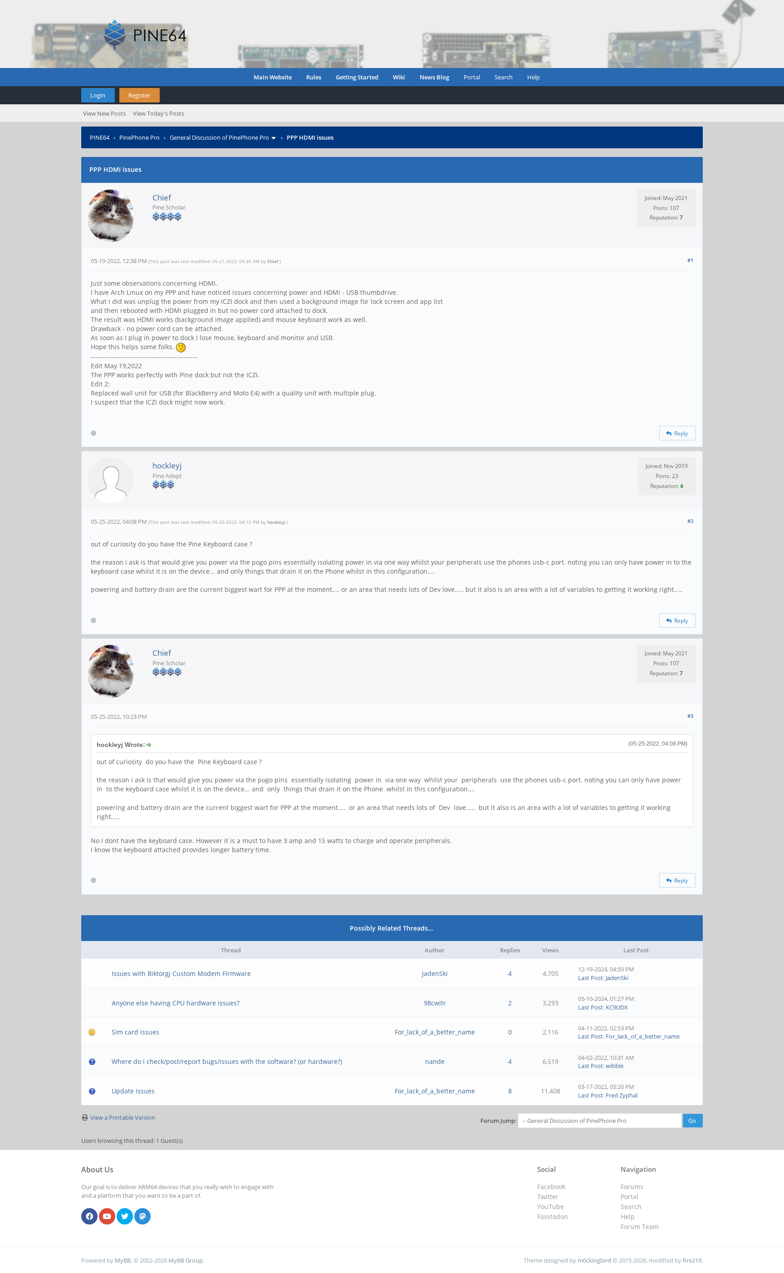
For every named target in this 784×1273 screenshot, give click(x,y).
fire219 (692, 1260)
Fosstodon (552, 1216)
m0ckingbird (594, 1260)
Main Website (273, 77)
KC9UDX (617, 1007)
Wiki (399, 77)
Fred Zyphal (621, 1095)
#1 (690, 260)
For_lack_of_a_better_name (435, 1032)
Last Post (590, 978)
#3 (690, 715)
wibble (614, 1066)
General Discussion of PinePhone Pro (219, 137)
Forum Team (640, 1226)
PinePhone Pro (139, 137)
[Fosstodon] (142, 1217)
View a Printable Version (122, 1117)
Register (139, 95)
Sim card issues (135, 1032)
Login (97, 95)
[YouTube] (107, 1217)
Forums (632, 1186)
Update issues (133, 1091)
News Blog (434, 77)
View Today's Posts (158, 113)
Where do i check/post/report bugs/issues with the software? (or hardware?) (227, 1061)
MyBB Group (185, 1260)
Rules (313, 77)
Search (504, 77)
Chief (161, 197)
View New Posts (104, 113)
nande (435, 1061)
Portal (472, 77)
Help (533, 77)
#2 (690, 520)
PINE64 (99, 137)
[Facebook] (89, 1217)
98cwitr (435, 1003)
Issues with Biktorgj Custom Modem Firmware (181, 973)
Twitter (548, 1196)
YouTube (550, 1206)
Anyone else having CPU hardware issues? (176, 1003)
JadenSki (435, 973)
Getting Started (357, 77)
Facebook (551, 1186)
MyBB (123, 1260)
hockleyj (166, 465)
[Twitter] (125, 1217)
